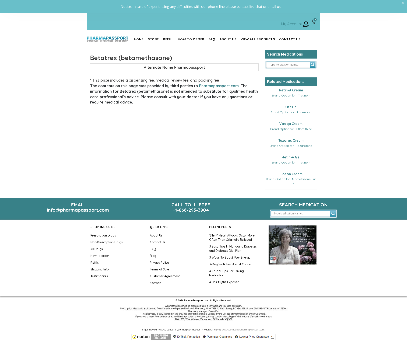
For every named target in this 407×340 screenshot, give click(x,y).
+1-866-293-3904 (191, 210)
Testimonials (99, 276)
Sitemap (156, 283)
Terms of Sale (159, 269)
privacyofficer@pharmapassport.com (243, 329)
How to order (100, 256)
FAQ (153, 249)
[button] (203, 337)
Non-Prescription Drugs (107, 242)
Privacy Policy (159, 262)
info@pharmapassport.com (78, 210)
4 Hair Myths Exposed (224, 282)
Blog (153, 256)
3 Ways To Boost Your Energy (230, 257)
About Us (156, 235)
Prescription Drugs (103, 235)
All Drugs (97, 249)
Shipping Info (100, 269)
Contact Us (157, 242)
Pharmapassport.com (219, 85)
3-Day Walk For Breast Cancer (230, 264)
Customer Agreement (165, 276)
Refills (95, 262)
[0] (313, 21)
